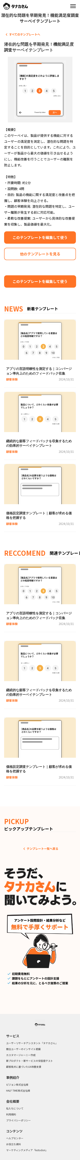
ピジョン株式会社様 (17, 1084)
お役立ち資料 (13, 1144)
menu (73, 6)
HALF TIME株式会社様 (18, 1090)
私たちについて (14, 1108)
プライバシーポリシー (18, 1120)
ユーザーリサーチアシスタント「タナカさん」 (32, 1043)
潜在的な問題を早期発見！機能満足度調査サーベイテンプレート (40, 18)
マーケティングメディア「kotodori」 (27, 1150)
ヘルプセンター (14, 1138)
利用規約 (11, 1114)
